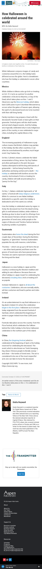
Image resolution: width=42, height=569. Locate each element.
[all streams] (39, 566)
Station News (8, 511)
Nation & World (13, 394)
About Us (7, 508)
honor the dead (22, 234)
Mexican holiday (23, 102)
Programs (7, 544)
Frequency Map (8, 546)
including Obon (16, 278)
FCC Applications (9, 547)
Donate (35, 3)
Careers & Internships (10, 513)
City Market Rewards (10, 533)
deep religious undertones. (29, 194)
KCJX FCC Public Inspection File (13, 550)
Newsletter (7, 516)
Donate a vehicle (9, 527)
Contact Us (7, 515)
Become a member (10, 525)
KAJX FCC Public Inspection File (13, 549)
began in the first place (11, 308)
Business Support (9, 529)
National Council (9, 532)
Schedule (7, 542)
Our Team (7, 510)
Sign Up (21, 474)
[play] (3, 567)
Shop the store (8, 530)
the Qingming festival (17, 340)
